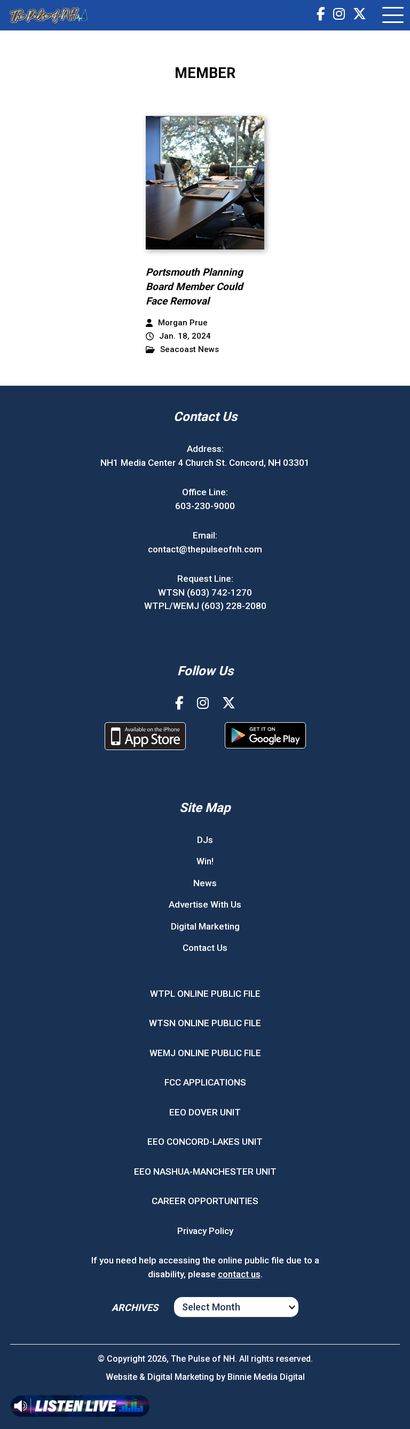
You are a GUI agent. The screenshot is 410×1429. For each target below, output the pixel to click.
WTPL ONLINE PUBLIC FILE (205, 993)
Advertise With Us (205, 904)
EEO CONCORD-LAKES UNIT (205, 1141)
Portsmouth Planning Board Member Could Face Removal (194, 286)
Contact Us (205, 947)
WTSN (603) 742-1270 (205, 592)
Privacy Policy (205, 1230)
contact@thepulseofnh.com (205, 549)
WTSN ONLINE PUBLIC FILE (205, 1023)
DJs (205, 839)
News (205, 883)
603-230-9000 (205, 506)
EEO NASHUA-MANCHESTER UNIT (205, 1171)
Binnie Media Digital (266, 1377)
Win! (205, 861)
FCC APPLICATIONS (205, 1082)
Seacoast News (189, 350)
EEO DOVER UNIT (205, 1112)
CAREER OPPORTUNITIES (205, 1201)
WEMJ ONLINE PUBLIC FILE (205, 1053)
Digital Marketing (205, 926)
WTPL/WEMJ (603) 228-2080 (205, 605)
